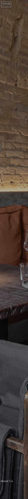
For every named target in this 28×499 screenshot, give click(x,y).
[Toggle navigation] (26, 5)
